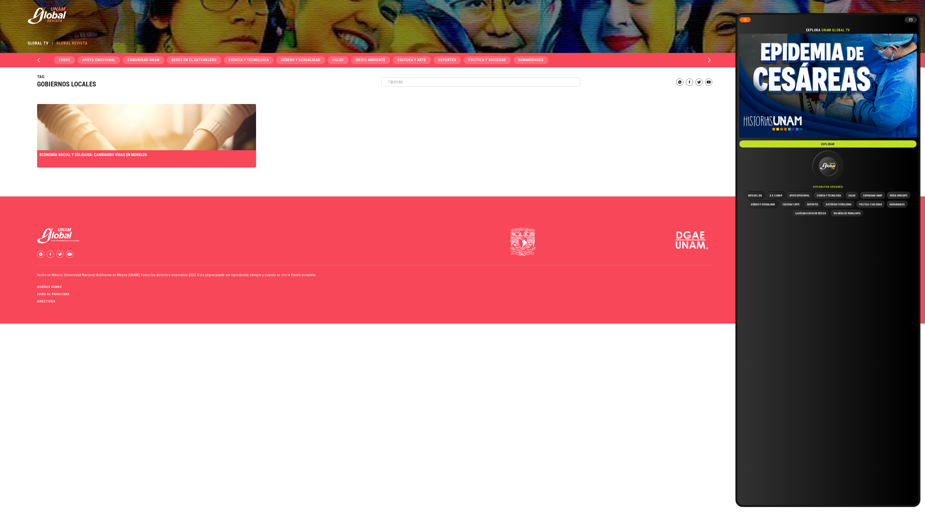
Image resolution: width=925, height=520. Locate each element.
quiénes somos (49, 287)
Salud (338, 60)
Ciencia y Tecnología (249, 60)
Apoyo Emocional (98, 60)
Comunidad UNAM (143, 60)
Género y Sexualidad (300, 60)
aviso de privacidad (53, 294)
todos (64, 60)
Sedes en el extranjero (194, 60)
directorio (46, 301)
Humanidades (530, 60)
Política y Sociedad (487, 60)
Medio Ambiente (370, 60)
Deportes (447, 60)
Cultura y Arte (411, 60)
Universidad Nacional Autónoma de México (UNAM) (101, 275)
